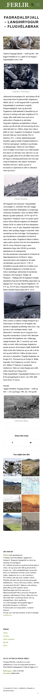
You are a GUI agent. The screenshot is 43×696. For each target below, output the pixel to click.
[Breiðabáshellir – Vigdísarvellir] (30, 485)
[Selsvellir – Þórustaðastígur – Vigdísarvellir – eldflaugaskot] (12, 522)
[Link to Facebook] (38, 693)
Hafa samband (8, 639)
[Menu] (36, 4)
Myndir (5, 642)
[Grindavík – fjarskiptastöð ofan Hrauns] (12, 485)
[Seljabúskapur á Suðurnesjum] (30, 467)
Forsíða (6, 636)
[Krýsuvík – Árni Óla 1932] (30, 503)
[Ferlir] (17, 4)
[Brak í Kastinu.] (21, 42)
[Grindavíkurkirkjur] (30, 522)
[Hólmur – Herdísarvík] (12, 467)
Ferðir (5, 633)
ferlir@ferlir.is (7, 615)
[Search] (31, 4)
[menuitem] (31, 4)
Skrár (5, 645)
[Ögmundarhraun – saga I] (12, 503)
